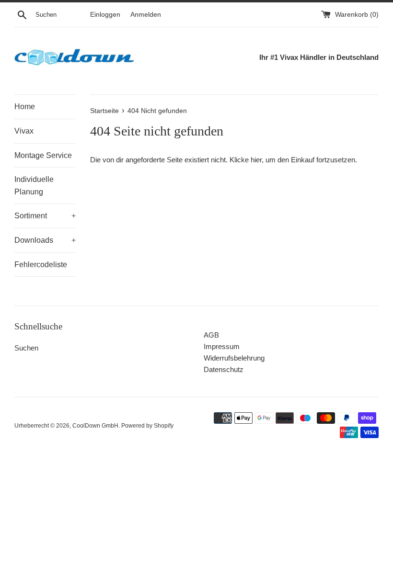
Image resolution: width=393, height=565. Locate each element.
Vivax (24, 131)
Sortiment (45, 216)
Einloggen (105, 14)
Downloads (45, 240)
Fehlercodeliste (40, 264)
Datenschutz (223, 369)
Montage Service (43, 155)
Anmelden (145, 14)
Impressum (222, 346)
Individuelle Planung (34, 185)
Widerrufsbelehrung (234, 358)
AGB (211, 335)
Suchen (26, 348)
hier (256, 160)
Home (24, 106)
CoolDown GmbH (95, 425)
